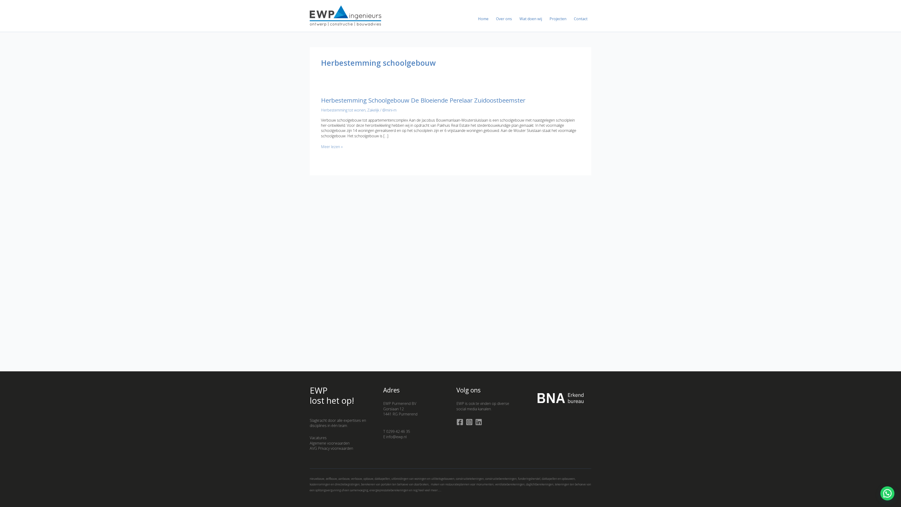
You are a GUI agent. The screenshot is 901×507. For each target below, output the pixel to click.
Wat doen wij (530, 18)
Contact (581, 18)
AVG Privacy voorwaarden (331, 448)
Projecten (558, 18)
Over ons (504, 18)
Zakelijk (373, 110)
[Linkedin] (478, 422)
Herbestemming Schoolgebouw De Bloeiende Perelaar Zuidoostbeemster (423, 100)
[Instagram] (469, 422)
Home (483, 18)
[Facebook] (459, 422)
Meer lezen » (332, 146)
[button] (887, 493)
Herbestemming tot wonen (343, 110)
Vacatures (318, 437)
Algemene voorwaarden (330, 443)
